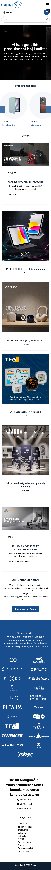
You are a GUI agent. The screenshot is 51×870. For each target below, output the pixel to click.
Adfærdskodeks (25, 842)
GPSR (21, 839)
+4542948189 (26, 800)
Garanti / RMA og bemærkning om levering (25, 827)
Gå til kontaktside (24, 808)
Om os (21, 845)
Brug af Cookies (25, 851)
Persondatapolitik (25, 848)
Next (49, 52)
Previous (2, 52)
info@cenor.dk (25, 804)
